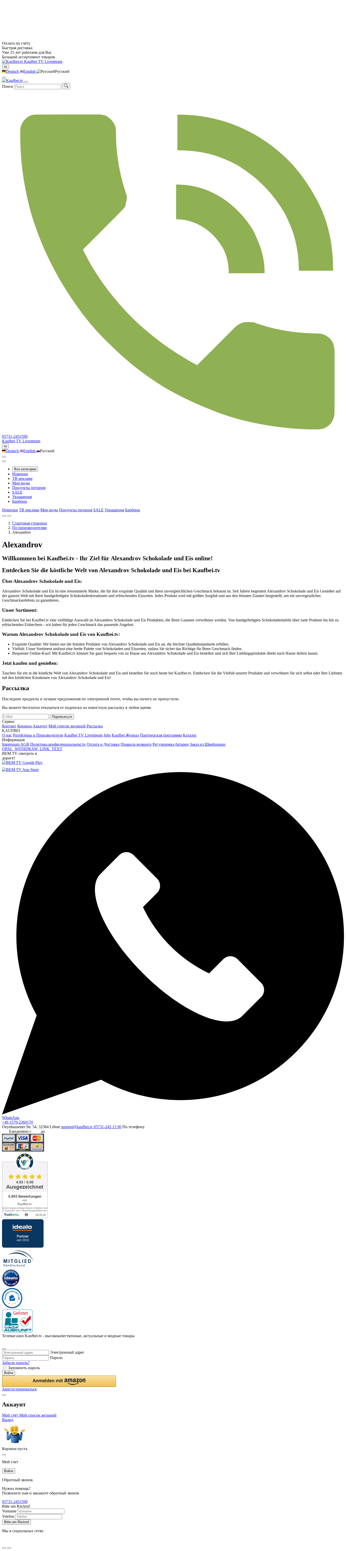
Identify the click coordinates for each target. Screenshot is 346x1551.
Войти (8, 1373)
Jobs (107, 735)
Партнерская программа (161, 735)
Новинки (20, 474)
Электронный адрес (67, 1352)
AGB (24, 744)
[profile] (4, 77)
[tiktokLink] (4, 1342)
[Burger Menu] (26, 82)
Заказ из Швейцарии (207, 744)
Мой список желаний (67, 726)
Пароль (56, 1357)
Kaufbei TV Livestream (83, 735)
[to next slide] (9, 516)
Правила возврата (136, 744)
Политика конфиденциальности (58, 744)
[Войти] (4, 457)
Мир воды (21, 483)
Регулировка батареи (170, 744)
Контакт (9, 726)
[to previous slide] (4, 516)
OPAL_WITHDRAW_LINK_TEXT (32, 749)
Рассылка (95, 726)
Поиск (7, 86)
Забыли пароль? (16, 1363)
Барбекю (19, 501)
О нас (7, 735)
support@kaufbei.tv (77, 1127)
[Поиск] (66, 86)
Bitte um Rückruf (16, 1522)
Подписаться (62, 717)
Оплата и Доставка (103, 744)
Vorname (9, 1511)
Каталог (190, 735)
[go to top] (9, 1548)
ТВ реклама (22, 478)
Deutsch (13, 71)
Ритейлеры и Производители (38, 735)
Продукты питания (28, 487)
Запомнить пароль (24, 1368)
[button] (59, 1381)
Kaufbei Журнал (125, 735)
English (29, 71)
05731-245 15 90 (107, 1127)
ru (5, 66)
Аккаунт (40, 726)
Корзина (25, 726)
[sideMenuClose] (4, 1454)
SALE (17, 492)
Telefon (8, 1516)
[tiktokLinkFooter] (4, 1541)
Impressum (11, 744)
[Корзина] (4, 461)
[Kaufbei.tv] (13, 61)
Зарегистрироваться (19, 1389)
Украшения (22, 497)
